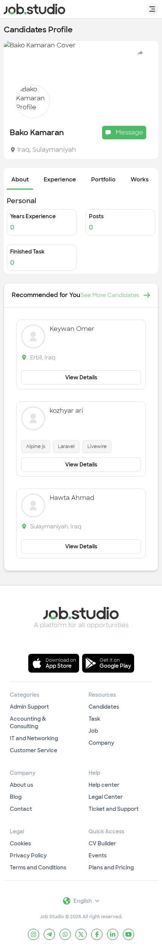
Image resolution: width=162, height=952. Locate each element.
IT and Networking (34, 738)
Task (94, 718)
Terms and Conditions (38, 867)
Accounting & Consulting (28, 722)
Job (93, 730)
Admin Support (29, 706)
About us (21, 785)
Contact (21, 809)
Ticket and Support (114, 809)
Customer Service (33, 750)
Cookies (20, 843)
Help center (104, 785)
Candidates (104, 706)
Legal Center (106, 797)
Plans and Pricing (111, 867)
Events (98, 855)
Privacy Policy (28, 855)
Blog (15, 797)
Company (101, 742)
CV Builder (102, 843)
